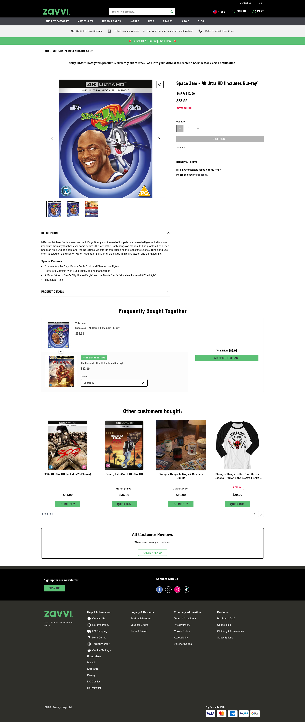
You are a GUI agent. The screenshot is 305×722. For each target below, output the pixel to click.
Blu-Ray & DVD (226, 618)
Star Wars (92, 669)
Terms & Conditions (185, 618)
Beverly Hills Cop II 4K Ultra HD (124, 474)
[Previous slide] (254, 514)
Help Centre (99, 637)
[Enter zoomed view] (160, 84)
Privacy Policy (182, 625)
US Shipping (99, 631)
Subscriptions (225, 637)
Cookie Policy (182, 631)
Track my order (100, 644)
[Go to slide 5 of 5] (52, 514)
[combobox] (142, 11)
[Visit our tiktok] (186, 589)
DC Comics (94, 681)
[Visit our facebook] (159, 589)
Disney (91, 675)
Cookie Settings (101, 650)
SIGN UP (54, 588)
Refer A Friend (139, 631)
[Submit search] (171, 11)
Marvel (91, 662)
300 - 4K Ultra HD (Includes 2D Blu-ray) (67, 474)
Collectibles (224, 625)
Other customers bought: (152, 411)
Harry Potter (94, 688)
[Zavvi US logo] (56, 12)
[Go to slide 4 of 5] (50, 514)
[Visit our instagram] (177, 589)
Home (46, 50)
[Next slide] (261, 514)
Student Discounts (141, 618)
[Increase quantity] (198, 128)
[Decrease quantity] (179, 128)
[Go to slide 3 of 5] (47, 514)
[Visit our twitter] (168, 589)
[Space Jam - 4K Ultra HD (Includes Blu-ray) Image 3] (91, 209)
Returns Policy (100, 625)
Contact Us (98, 618)
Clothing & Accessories (230, 631)
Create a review (152, 552)
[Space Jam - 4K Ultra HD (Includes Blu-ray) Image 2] (73, 209)
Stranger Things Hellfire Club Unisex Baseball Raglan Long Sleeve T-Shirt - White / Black (237, 476)
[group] (105, 139)
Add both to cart (227, 358)
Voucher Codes (140, 625)
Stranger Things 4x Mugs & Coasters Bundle (181, 476)
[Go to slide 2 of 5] (45, 514)
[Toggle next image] (159, 139)
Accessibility (181, 637)
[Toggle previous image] (52, 139)
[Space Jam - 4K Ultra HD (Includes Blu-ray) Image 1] (54, 209)
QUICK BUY (68, 504)
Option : (85, 376)
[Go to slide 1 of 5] (42, 514)
